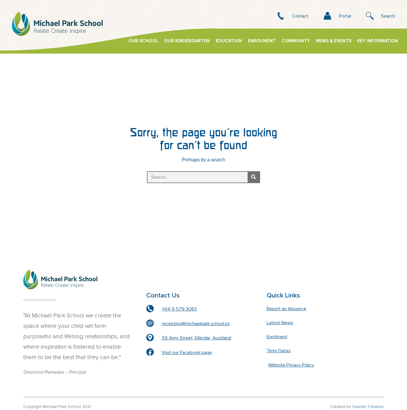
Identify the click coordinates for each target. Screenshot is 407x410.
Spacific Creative (368, 407)
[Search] (254, 177)
